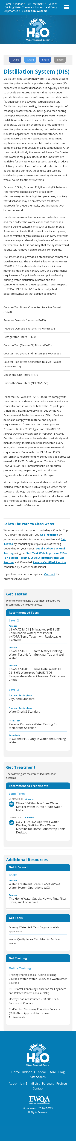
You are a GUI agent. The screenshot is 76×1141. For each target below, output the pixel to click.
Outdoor (40, 1072)
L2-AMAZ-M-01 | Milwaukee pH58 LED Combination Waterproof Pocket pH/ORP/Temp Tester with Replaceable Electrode (35, 635)
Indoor (19, 3)
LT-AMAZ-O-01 (16, 799)
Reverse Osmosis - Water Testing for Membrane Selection (33, 726)
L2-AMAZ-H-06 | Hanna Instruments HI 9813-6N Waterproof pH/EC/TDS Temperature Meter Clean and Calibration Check (37, 674)
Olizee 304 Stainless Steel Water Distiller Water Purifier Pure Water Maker (39, 806)
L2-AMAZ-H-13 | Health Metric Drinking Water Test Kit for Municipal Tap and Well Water (36, 654)
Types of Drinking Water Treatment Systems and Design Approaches (31, 7)
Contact (38, 1088)
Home (7, 3)
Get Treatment (35, 3)
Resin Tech (14, 720)
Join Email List (30, 1083)
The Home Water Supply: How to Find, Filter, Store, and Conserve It (38, 900)
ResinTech (14, 735)
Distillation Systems (34, 11)
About (13, 1083)
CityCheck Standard (21, 699)
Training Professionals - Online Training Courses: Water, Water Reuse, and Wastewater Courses (38, 979)
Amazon (13, 625)
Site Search (38, 1077)
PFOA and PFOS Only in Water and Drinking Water (37, 740)
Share (16, 59)
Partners (48, 1083)
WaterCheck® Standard (24, 711)
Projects (62, 1083)
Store (52, 1072)
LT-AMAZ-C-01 (15, 817)
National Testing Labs (20, 695)
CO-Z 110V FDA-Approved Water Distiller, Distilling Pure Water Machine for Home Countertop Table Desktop (40, 827)
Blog (61, 1072)
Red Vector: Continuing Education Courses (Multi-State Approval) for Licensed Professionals (34, 1013)
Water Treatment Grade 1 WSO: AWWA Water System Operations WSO (34, 885)
